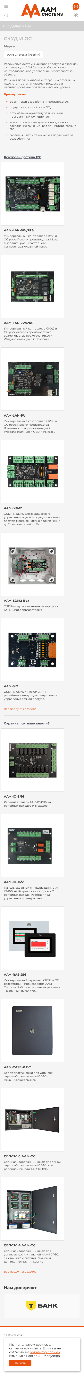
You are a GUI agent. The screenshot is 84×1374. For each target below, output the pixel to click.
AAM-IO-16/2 (14, 882)
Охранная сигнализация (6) (27, 723)
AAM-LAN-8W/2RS (19, 230)
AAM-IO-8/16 (14, 796)
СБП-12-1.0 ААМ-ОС (20, 1156)
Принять (20, 1362)
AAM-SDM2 (13, 508)
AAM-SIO (11, 686)
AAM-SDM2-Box (16, 601)
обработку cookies (45, 1352)
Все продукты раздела (20, 709)
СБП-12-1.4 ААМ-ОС (20, 1245)
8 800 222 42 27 (76, 15)
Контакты (15, 1335)
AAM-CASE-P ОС (17, 1067)
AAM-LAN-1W (15, 415)
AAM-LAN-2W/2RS (18, 323)
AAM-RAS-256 (15, 974)
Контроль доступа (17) (22, 157)
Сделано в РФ (21, 26)
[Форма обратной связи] (76, 6)
